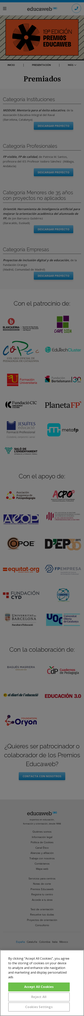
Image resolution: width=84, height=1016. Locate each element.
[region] (42, 983)
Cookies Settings (39, 1007)
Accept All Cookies (39, 987)
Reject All (39, 997)
